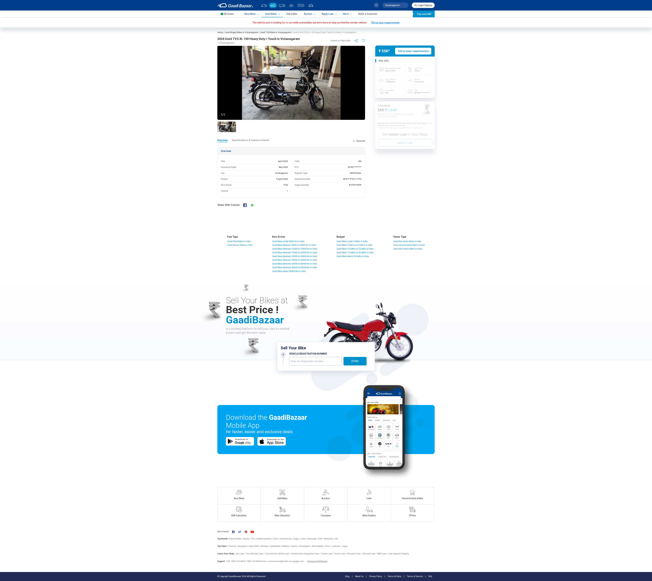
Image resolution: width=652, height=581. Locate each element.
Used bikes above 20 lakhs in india (353, 256)
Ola (336, 539)
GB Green (229, 14)
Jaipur (345, 546)
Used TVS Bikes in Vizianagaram (275, 32)
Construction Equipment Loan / (306, 553)
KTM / (321, 539)
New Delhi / (255, 546)
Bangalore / (243, 546)
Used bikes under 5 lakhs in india (352, 241)
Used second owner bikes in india (409, 245)
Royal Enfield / (236, 539)
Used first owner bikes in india (407, 241)
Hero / (277, 539)
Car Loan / (241, 553)
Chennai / (233, 546)
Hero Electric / (287, 539)
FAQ (430, 576)
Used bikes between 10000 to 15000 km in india (294, 249)
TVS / (253, 539)
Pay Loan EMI (424, 14)
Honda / (247, 539)
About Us (359, 576)
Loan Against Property (398, 553)
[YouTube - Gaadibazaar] (254, 531)
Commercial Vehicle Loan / (278, 553)
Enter (355, 361)
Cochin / (295, 546)
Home (220, 32)
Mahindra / (329, 539)
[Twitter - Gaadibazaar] (241, 531)
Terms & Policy (394, 576)
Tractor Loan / (328, 553)
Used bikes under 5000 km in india (288, 241)
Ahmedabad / (318, 546)
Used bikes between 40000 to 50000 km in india (294, 267)
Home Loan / (341, 553)
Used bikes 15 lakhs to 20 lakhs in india (355, 252)
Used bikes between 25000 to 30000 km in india (294, 256)
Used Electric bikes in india (239, 245)
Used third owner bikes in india (407, 249)
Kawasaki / (312, 539)
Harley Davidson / (265, 539)
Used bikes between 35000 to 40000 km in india (294, 264)
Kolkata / (286, 546)
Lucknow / (337, 546)
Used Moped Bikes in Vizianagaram (241, 32)
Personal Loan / (355, 553)
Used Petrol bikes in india (239, 241)
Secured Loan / (370, 553)
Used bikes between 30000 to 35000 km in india (294, 260)
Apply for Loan (405, 142)
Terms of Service (415, 576)
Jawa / (303, 539)
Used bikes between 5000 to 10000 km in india (294, 245)
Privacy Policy (375, 576)
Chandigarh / (305, 546)
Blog (347, 576)
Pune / (328, 546)
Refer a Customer (367, 14)
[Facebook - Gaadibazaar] (235, 531)
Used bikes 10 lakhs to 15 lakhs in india (355, 249)
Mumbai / (265, 546)
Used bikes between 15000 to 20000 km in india (294, 252)
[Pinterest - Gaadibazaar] (248, 531)
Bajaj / (297, 539)
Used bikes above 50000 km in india (289, 271)
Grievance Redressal (317, 561)
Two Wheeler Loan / (255, 553)
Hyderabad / (276, 546)
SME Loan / (382, 553)
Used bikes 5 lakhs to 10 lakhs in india (354, 245)
